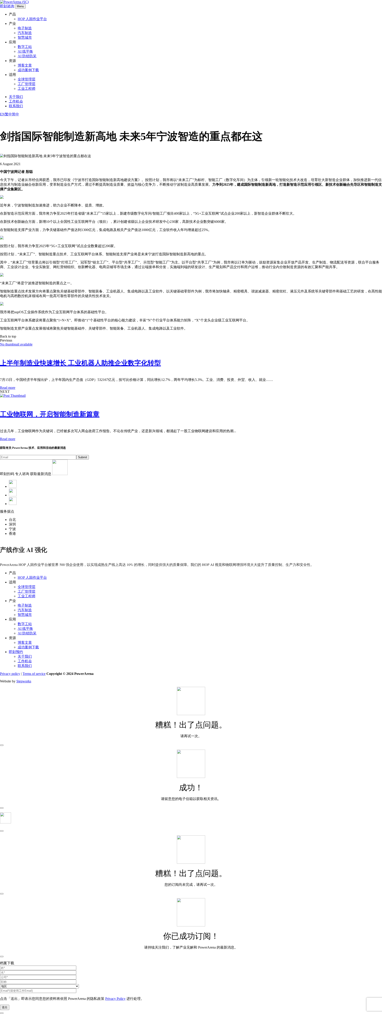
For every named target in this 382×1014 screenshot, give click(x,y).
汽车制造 (25, 33)
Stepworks (23, 681)
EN (2, 114)
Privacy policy (10, 674)
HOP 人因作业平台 (32, 19)
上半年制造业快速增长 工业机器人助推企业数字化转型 (80, 363)
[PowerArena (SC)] (14, 2)
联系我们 (16, 106)
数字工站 (25, 47)
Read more (7, 388)
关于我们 (16, 97)
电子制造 (25, 28)
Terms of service (34, 674)
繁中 (8, 114)
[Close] (2, 745)
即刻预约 (16, 652)
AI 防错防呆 (27, 56)
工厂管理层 (26, 84)
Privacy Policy (115, 999)
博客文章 (25, 65)
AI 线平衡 (25, 51)
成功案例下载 (28, 70)
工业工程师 (26, 88)
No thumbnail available (16, 344)
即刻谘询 (7, 6)
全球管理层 (26, 79)
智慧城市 (25, 37)
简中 (15, 114)
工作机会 (16, 101)
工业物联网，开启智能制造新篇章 (49, 414)
